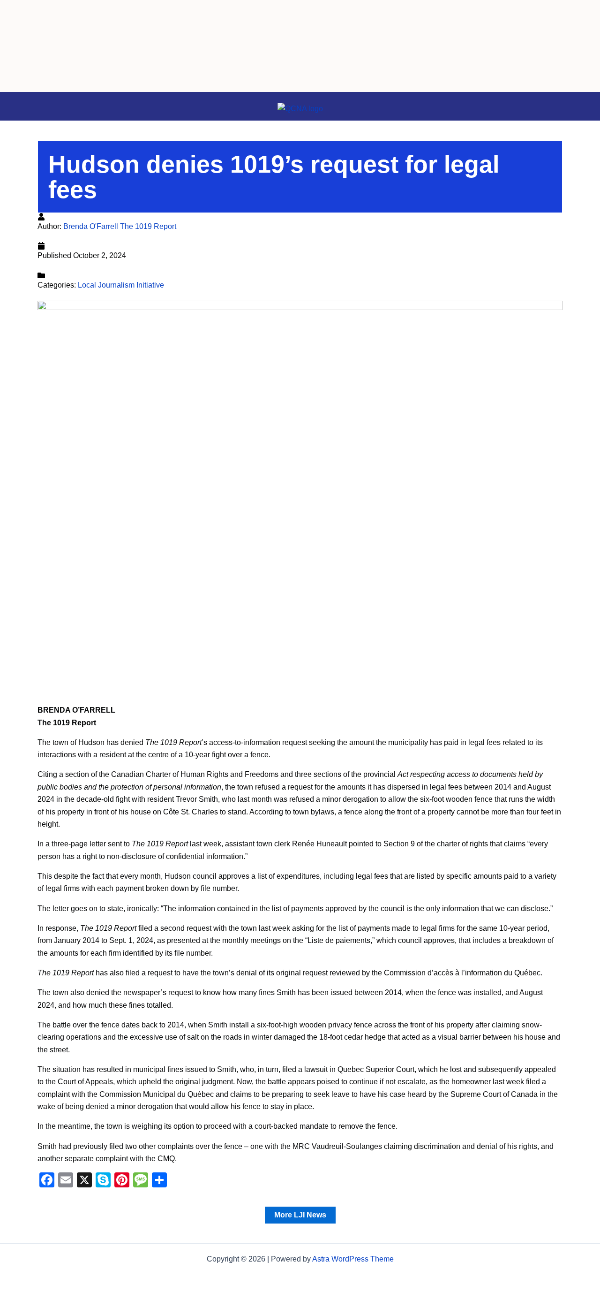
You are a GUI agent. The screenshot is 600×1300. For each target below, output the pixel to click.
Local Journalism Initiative (121, 285)
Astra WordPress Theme (353, 1259)
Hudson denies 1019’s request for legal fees (273, 177)
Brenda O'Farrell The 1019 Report (119, 226)
